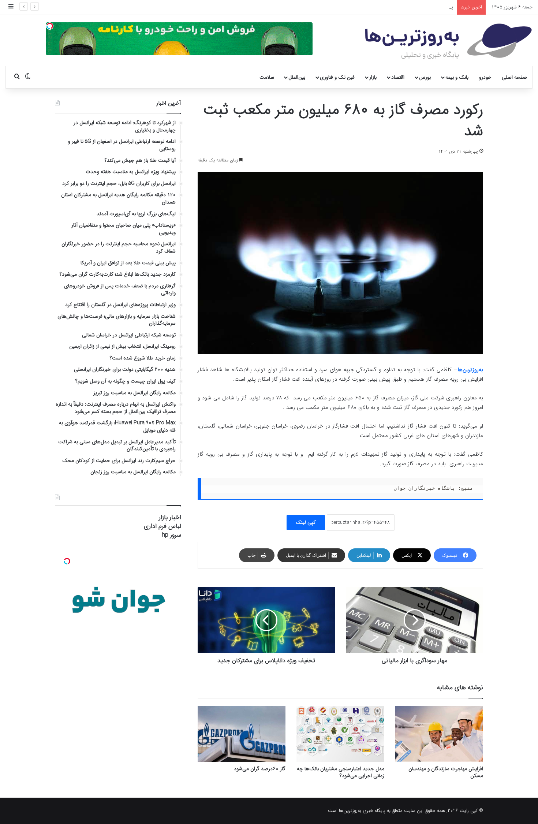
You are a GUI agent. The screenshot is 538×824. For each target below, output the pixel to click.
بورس (425, 77)
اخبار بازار (170, 517)
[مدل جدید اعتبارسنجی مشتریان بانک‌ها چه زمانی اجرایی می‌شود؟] (340, 734)
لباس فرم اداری (162, 526)
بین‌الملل (296, 77)
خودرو (485, 77)
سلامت (266, 77)
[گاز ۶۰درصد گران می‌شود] (241, 734)
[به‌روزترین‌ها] (448, 41)
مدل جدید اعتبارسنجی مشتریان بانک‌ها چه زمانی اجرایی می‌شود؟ (340, 772)
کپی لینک (306, 522)
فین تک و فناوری (337, 77)
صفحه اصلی (514, 77)
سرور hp (171, 535)
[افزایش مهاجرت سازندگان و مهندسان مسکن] (439, 734)
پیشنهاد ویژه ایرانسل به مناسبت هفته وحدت (410, 7)
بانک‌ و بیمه (456, 77)
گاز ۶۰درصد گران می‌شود (259, 769)
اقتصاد (397, 77)
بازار (373, 77)
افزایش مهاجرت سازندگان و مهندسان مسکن (445, 772)
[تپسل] (49, 26)
